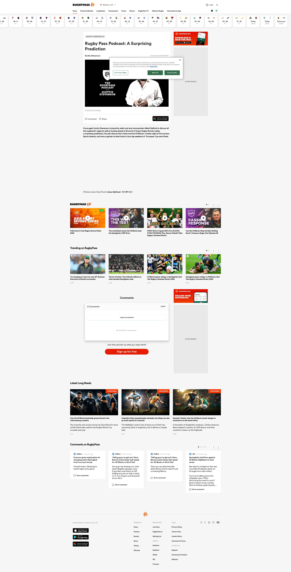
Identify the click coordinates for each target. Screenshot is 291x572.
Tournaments (113, 11)
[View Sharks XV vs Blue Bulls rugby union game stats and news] (141, 21)
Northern (156, 545)
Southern (156, 550)
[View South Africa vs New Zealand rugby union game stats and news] (225, 21)
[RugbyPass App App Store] (95, 530)
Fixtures (136, 532)
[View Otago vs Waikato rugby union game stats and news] (183, 21)
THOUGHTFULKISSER (93, 110)
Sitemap (137, 550)
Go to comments (81, 475)
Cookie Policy (177, 536)
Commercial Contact (179, 555)
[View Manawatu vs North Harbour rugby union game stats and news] (197, 21)
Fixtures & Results (86, 11)
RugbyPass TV (143, 11)
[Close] (180, 59)
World (155, 555)
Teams (123, 11)
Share (104, 119)
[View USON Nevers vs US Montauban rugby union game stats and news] (85, 21)
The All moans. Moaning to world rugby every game (85, 467)
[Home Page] (83, 5)
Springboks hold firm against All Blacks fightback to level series (202, 459)
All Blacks (139, 133)
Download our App (174, 11)
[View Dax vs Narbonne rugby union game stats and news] (57, 21)
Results (136, 536)
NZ (154, 559)
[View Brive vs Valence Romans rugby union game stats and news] (155, 21)
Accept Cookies (172, 73)
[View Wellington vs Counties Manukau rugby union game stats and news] (253, 21)
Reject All (155, 73)
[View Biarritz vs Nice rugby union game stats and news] (15, 21)
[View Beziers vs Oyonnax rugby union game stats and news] (43, 21)
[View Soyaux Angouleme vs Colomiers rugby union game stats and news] (29, 21)
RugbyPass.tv (158, 532)
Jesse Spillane (114, 192)
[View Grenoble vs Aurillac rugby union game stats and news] (71, 21)
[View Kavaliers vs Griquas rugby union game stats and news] (281, 21)
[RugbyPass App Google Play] (95, 537)
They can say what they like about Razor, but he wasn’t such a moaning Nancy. (164, 468)
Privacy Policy (177, 527)
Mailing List (157, 536)
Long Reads (100, 11)
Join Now (156, 527)
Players (132, 11)
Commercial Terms (179, 541)
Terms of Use (176, 532)
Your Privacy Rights (120, 73)
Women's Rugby (158, 11)
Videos (136, 545)
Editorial (175, 559)
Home (136, 527)
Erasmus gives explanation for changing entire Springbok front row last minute (87, 459)
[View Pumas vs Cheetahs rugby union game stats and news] (211, 21)
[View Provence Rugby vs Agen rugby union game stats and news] (99, 21)
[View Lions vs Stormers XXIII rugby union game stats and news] (127, 21)
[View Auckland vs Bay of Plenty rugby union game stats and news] (113, 21)
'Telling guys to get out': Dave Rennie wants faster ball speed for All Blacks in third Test (125, 459)
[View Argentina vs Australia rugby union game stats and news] (239, 21)
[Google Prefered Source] (159, 119)
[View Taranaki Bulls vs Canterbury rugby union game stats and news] (169, 21)
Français (156, 564)
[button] (94, 412)
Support (175, 550)
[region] (146, 68)
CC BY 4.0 (127, 192)
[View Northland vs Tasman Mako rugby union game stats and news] (267, 21)
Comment (92, 119)
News (75, 11)
